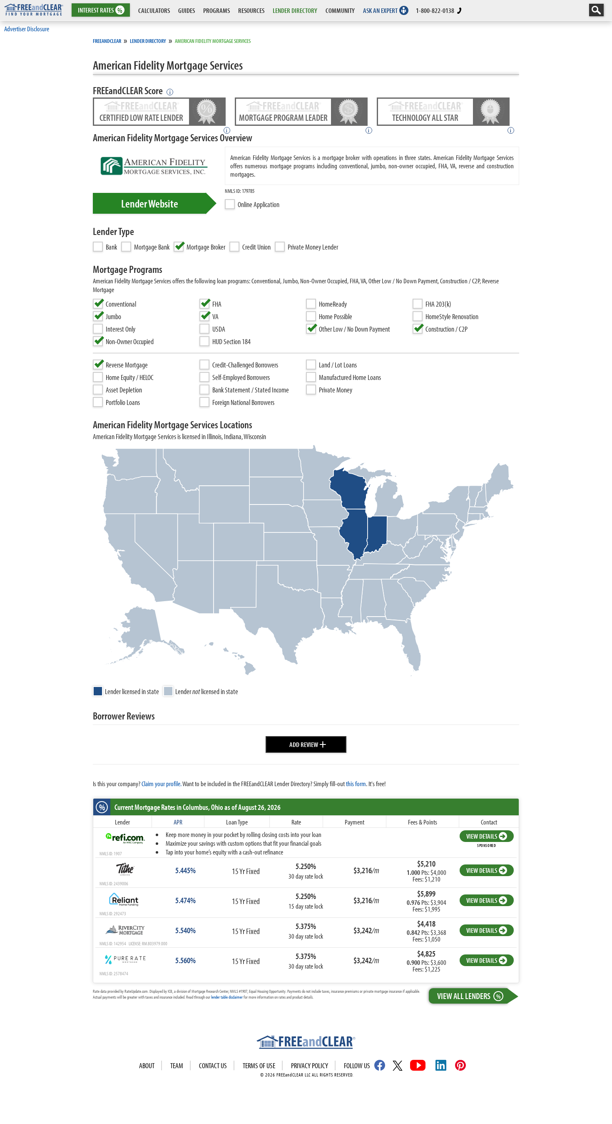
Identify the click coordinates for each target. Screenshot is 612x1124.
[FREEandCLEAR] (306, 1043)
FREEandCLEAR (107, 41)
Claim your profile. (162, 783)
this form (356, 783)
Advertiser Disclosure (26, 28)
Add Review (307, 743)
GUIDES (186, 10)
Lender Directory (148, 41)
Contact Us (213, 1065)
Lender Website (149, 203)
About (146, 1065)
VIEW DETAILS (481, 836)
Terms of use (259, 1065)
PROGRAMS (216, 10)
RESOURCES (251, 10)
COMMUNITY (340, 10)
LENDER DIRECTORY (295, 10)
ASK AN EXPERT (380, 10)
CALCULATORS (154, 10)
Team (176, 1065)
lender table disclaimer (227, 997)
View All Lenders (468, 995)
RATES (100, 10)
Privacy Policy (309, 1065)
